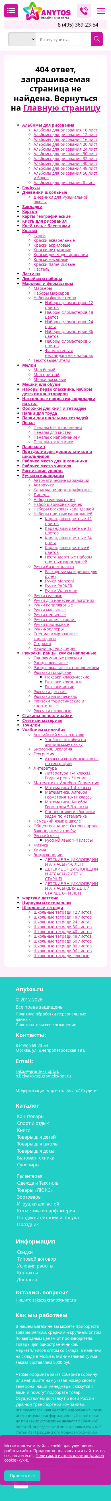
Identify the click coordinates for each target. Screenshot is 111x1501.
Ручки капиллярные (53, 605)
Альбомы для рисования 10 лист (65, 130)
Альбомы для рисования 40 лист (65, 163)
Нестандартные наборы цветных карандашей (68, 559)
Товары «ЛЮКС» (35, 1190)
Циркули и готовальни (46, 902)
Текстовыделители (52, 360)
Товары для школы (37, 1144)
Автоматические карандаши (61, 480)
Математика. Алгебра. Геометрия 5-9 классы (67, 804)
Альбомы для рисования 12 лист (65, 134)
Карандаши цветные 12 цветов (68, 521)
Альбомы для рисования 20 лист (65, 144)
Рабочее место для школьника (54, 461)
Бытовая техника (35, 1158)
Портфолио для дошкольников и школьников (57, 454)
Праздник (28, 1224)
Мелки (29, 365)
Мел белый (45, 369)
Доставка (27, 1279)
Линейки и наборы (42, 278)
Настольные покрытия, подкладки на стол (58, 401)
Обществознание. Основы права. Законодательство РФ (67, 828)
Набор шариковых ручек (58, 504)
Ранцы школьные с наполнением (66, 667)
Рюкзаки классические (67, 677)
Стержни (42, 643)
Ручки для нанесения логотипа (64, 600)
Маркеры (43, 288)
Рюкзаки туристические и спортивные (59, 703)
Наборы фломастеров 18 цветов (69, 315)
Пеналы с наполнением (57, 437)
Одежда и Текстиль (37, 1183)
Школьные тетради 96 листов (63, 950)
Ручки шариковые (51, 624)
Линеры (42, 494)
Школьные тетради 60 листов (63, 941)
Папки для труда (39, 413)
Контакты (27, 1273)
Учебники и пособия (43, 729)
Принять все (22, 1475)
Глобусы (31, 187)
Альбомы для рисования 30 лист (65, 153)
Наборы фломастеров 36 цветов (69, 334)
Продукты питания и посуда (48, 1217)
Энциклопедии (48, 854)
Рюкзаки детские (50, 691)
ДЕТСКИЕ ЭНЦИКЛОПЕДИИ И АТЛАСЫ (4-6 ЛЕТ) (71, 862)
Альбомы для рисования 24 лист (65, 149)
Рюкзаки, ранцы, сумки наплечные (59, 653)
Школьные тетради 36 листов (63, 926)
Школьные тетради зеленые (61, 955)
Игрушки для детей (38, 1204)
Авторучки (44, 485)
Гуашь (40, 235)
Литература (45, 768)
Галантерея (29, 1176)
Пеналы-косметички (53, 441)
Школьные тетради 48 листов (63, 936)
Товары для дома (36, 1151)
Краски (29, 230)
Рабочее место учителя (46, 465)
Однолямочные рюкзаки (58, 657)
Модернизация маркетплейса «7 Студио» (56, 1090)
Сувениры (28, 1164)
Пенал (28, 422)
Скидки (25, 1252)
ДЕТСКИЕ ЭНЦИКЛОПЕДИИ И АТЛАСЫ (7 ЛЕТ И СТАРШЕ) (71, 873)
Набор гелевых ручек (54, 499)
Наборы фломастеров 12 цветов (69, 305)
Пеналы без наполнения (58, 427)
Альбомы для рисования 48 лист (65, 168)
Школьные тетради (42, 907)
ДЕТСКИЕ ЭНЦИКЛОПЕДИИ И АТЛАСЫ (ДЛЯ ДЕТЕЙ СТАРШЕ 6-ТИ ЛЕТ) (71, 888)
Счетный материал (42, 720)
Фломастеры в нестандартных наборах (69, 353)
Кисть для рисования (44, 221)
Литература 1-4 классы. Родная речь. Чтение (68, 775)
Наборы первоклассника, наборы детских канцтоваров (57, 391)
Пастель (42, 269)
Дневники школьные (44, 192)
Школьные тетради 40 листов (63, 931)
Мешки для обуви (41, 384)
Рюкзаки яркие (59, 686)
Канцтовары (30, 1116)
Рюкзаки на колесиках (55, 696)
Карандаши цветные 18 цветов (68, 531)
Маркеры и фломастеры (47, 283)
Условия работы (35, 1266)
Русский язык (46, 835)
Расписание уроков (42, 470)
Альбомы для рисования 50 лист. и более (66, 175)
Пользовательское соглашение (46, 1024)
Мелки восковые (50, 379)
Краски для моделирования (61, 254)
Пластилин (33, 446)
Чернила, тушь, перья (55, 648)
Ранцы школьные (51, 662)
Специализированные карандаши (56, 636)
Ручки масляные (50, 609)
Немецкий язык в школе (57, 821)
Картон (29, 211)
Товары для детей (36, 1137)
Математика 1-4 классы (68, 787)
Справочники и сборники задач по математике (70, 814)
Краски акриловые (52, 245)
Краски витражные (52, 249)
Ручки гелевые (48, 595)
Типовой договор (36, 1259)
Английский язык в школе (59, 734)
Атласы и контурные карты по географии (71, 761)
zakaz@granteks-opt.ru (54, 1300)
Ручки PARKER (58, 585)
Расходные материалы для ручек (71, 574)
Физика (41, 845)
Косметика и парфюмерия (46, 1210)
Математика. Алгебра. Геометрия (66, 782)
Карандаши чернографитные (63, 489)
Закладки (32, 206)
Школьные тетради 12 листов (63, 912)
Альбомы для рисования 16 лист (65, 139)
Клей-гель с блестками (46, 225)
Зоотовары (29, 1197)
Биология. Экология (53, 749)
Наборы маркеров (51, 293)
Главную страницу (61, 107)
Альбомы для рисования (48, 125)
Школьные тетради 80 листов (63, 946)
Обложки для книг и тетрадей (54, 408)
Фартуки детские (40, 898)
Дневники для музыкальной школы (61, 199)
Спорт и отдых (33, 1123)
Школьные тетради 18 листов (63, 917)
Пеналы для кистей (52, 432)
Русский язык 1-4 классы (69, 840)
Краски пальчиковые (54, 264)
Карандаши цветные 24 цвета (68, 540)
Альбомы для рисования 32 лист (65, 158)
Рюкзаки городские (52, 672)
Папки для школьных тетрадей (55, 417)
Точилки (31, 725)
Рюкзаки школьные (52, 710)
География (44, 754)
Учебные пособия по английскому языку (65, 742)
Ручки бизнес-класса (54, 566)
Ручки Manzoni (59, 581)
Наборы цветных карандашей (63, 513)
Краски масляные (51, 259)
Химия (40, 850)
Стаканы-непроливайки (47, 715)
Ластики (31, 273)
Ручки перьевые (50, 614)
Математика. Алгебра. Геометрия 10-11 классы (68, 794)
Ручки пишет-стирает (55, 619)
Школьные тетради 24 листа (61, 922)
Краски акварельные (54, 240)
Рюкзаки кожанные (64, 681)
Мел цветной (46, 374)
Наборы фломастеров (55, 297)
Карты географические (46, 216)
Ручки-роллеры (49, 629)
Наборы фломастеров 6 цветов (68, 343)
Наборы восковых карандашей (64, 509)
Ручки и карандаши (43, 475)
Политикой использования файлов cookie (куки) (54, 1458)
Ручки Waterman (61, 590)
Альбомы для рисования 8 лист (64, 182)
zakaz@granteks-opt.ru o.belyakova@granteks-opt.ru (43, 1074)
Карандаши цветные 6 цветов (67, 550)
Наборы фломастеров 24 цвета (69, 324)
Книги (23, 1130)
